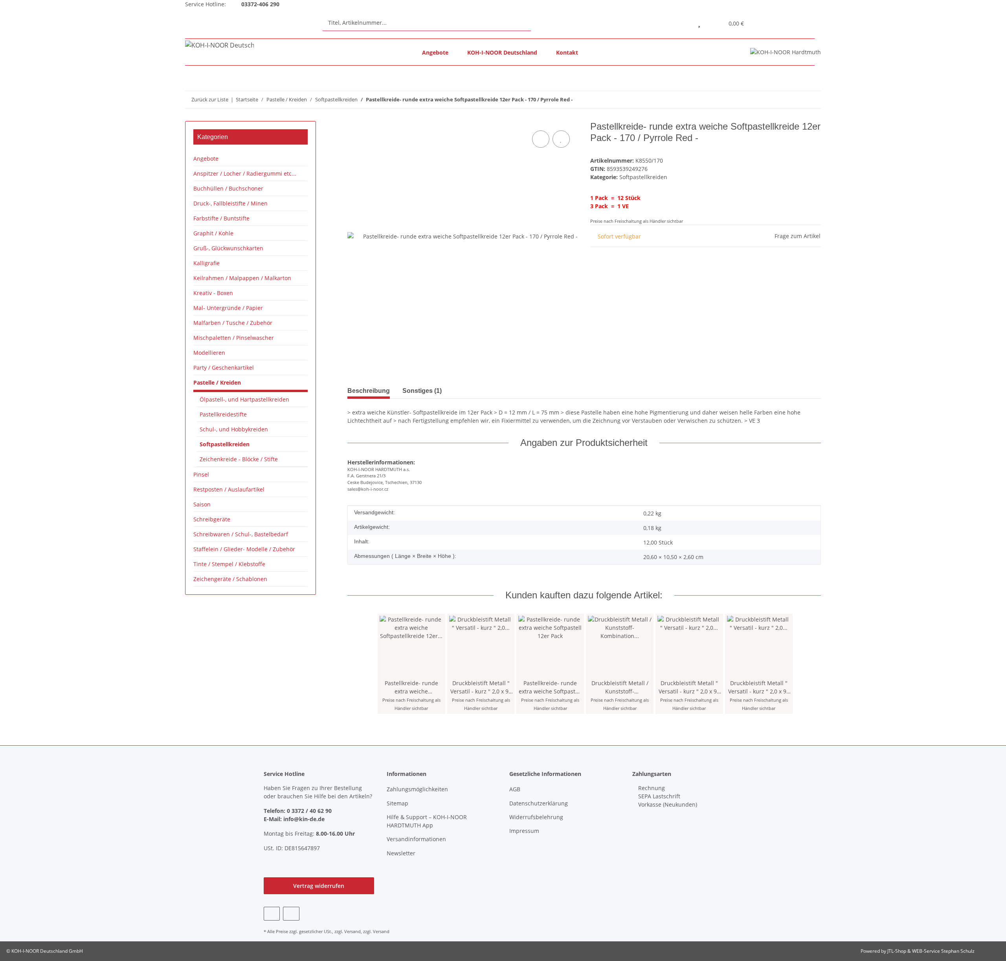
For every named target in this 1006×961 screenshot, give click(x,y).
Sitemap (397, 803)
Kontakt (567, 52)
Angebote (435, 52)
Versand (352, 931)
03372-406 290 (259, 4)
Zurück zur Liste (209, 99)
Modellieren (209, 352)
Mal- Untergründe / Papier (228, 308)
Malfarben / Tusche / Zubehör (232, 322)
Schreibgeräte (211, 519)
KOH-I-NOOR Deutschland (502, 52)
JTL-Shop (897, 951)
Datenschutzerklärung (538, 803)
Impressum (524, 830)
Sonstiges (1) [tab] (422, 390)
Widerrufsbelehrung (536, 817)
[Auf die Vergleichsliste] (540, 139)
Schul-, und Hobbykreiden (234, 429)
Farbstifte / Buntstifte (221, 218)
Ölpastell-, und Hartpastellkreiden (244, 399)
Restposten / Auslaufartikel (228, 489)
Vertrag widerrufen (318, 885)
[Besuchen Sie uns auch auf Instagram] (291, 914)
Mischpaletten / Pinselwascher (233, 337)
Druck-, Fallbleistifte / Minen (230, 203)
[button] (681, 22)
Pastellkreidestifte (223, 414)
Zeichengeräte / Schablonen (230, 579)
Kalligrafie (206, 263)
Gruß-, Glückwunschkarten (228, 248)
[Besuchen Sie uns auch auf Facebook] (272, 914)
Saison (202, 504)
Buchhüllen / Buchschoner (228, 188)
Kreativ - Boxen (213, 293)
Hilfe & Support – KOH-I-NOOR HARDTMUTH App (427, 821)
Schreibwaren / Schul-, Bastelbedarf (240, 534)
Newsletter (401, 853)
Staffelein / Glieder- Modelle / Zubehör (244, 549)
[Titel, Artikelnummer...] (539, 22)
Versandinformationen (416, 839)
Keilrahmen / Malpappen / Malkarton (242, 278)
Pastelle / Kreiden (217, 382)
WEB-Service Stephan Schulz (943, 951)
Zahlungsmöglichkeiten (417, 789)
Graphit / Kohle (213, 233)
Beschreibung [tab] (368, 390)
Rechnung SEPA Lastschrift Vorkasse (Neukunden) (667, 796)
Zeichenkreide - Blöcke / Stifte (239, 459)
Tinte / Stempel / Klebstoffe (229, 564)
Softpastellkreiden (643, 177)
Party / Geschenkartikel (223, 367)
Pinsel (201, 474)
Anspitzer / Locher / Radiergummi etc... (244, 173)
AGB (514, 789)
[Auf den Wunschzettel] (561, 139)
